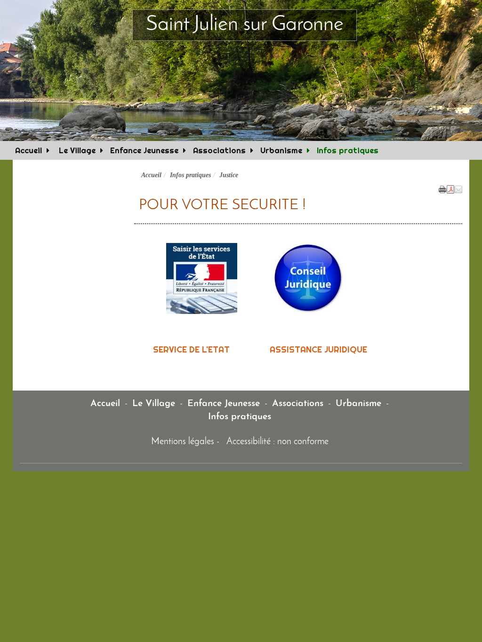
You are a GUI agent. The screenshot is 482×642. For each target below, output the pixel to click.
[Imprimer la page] (442, 188)
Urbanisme (281, 150)
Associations (219, 150)
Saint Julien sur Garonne (245, 24)
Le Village (76, 150)
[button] (458, 188)
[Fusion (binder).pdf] (139, 278)
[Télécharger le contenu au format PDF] (450, 188)
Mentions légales (182, 441)
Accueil (28, 150)
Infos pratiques (347, 150)
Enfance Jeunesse (144, 150)
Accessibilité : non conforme (277, 441)
